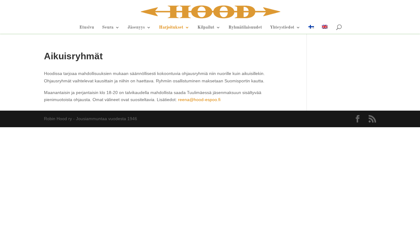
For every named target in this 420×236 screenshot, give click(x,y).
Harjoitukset (171, 27)
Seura (107, 27)
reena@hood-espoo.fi (199, 99)
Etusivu (86, 27)
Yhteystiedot (282, 27)
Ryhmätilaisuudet (245, 27)
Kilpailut (205, 27)
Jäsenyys (136, 27)
